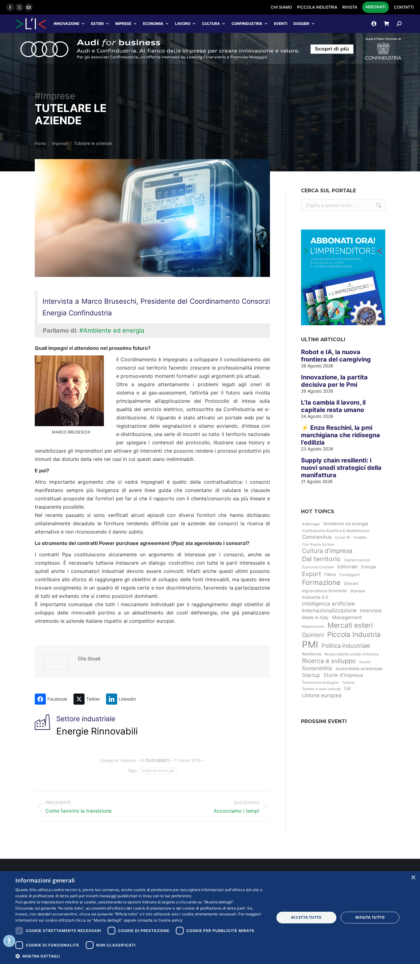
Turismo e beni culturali (321, 689)
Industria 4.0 (315, 597)
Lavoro (182, 23)
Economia (153, 23)
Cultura (211, 23)
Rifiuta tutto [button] (370, 917)
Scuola (364, 662)
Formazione (321, 582)
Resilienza (311, 653)
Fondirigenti (349, 575)
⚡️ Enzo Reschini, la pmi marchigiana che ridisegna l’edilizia (340, 435)
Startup (311, 675)
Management (347, 617)
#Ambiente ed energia (111, 330)
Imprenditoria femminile (324, 590)
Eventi (280, 23)
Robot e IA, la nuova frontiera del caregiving (336, 355)
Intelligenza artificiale (328, 604)
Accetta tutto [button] (306, 917)
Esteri (97, 23)
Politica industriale (346, 645)
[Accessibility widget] (9, 941)
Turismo (348, 682)
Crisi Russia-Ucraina (318, 544)
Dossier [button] (301, 23)
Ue (347, 688)
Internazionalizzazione (329, 610)
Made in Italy (315, 617)
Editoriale (347, 567)
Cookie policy (170, 920)
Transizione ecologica (320, 682)
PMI (310, 644)
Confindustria (247, 23)
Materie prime (313, 626)
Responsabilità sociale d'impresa (351, 654)
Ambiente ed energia (158, 770)
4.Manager (311, 524)
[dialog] (210, 917)
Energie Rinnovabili (97, 731)
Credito (360, 537)
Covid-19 (342, 537)
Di (155, 760)
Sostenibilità (317, 668)
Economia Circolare (318, 567)
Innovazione (66, 23)
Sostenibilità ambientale (358, 668)
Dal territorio (321, 559)
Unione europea (322, 695)
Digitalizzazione (357, 560)
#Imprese (55, 95)
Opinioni (313, 634)
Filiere (330, 574)
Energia (368, 566)
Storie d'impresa (343, 675)
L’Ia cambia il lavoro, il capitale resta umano (333, 406)
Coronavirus (317, 537)
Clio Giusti (89, 659)
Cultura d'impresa (327, 550)
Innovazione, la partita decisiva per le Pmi (334, 381)
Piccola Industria (354, 634)
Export (311, 574)
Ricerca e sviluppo (329, 661)
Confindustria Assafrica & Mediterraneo (335, 530)
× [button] (413, 877)
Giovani (351, 583)
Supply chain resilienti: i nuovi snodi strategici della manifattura (341, 468)
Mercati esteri (350, 625)
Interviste (371, 611)
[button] (140, 955)
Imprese (123, 23)
